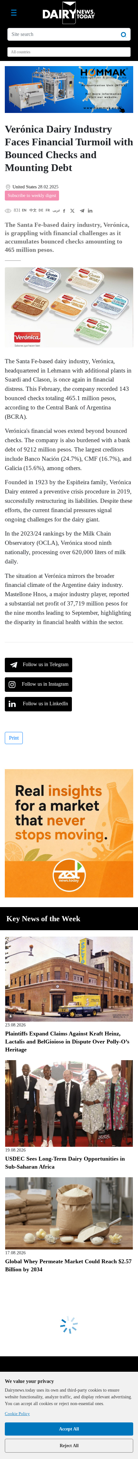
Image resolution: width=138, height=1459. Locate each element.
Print (14, 738)
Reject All (69, 1445)
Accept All (69, 1429)
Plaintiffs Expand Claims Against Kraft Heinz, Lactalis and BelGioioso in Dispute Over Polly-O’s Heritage (67, 1041)
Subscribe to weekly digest (32, 195)
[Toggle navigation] (14, 12)
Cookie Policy (17, 1413)
